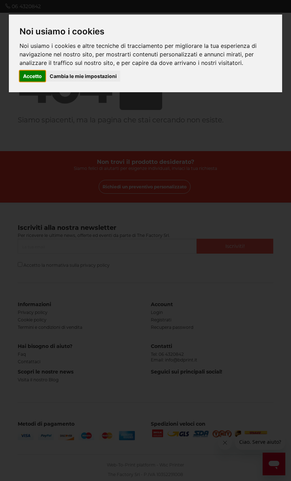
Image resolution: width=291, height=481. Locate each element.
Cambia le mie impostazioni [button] (83, 76)
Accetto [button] (32, 76)
